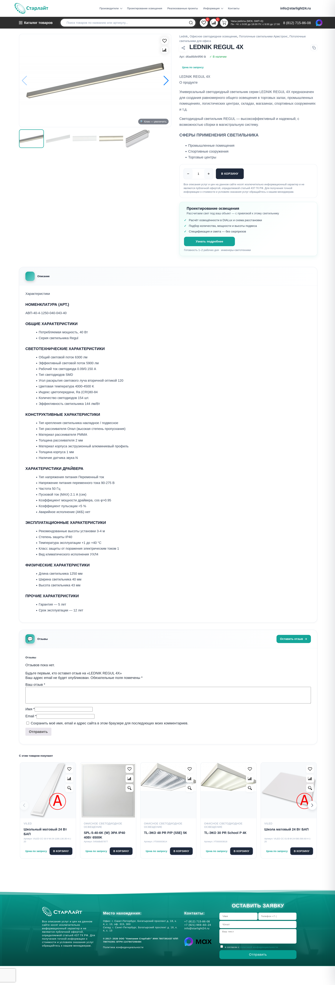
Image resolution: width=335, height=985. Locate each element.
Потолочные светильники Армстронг (263, 36)
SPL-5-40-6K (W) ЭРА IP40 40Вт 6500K (104, 835)
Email (31, 716)
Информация (211, 8)
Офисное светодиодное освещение (213, 36)
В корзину (229, 173)
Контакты (233, 8)
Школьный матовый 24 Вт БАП (45, 832)
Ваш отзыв (35, 685)
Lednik (183, 36)
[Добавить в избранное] (69, 769)
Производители (109, 8)
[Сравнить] (164, 50)
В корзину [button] (61, 851)
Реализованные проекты (182, 8)
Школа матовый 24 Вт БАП (286, 829)
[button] (166, 80)
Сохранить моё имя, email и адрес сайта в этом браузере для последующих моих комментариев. (109, 723)
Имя (30, 709)
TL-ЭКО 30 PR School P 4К (225, 833)
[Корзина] (224, 23)
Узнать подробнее (209, 241)
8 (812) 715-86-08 (297, 23)
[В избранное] (164, 40)
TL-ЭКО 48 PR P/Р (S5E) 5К (165, 833)
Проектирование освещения (144, 8)
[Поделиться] (183, 48)
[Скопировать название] (314, 47)
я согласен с (252, 947)
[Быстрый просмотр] (69, 788)
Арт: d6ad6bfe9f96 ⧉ (192, 56)
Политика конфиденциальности (124, 947)
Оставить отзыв (291, 638)
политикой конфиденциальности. (259, 947)
